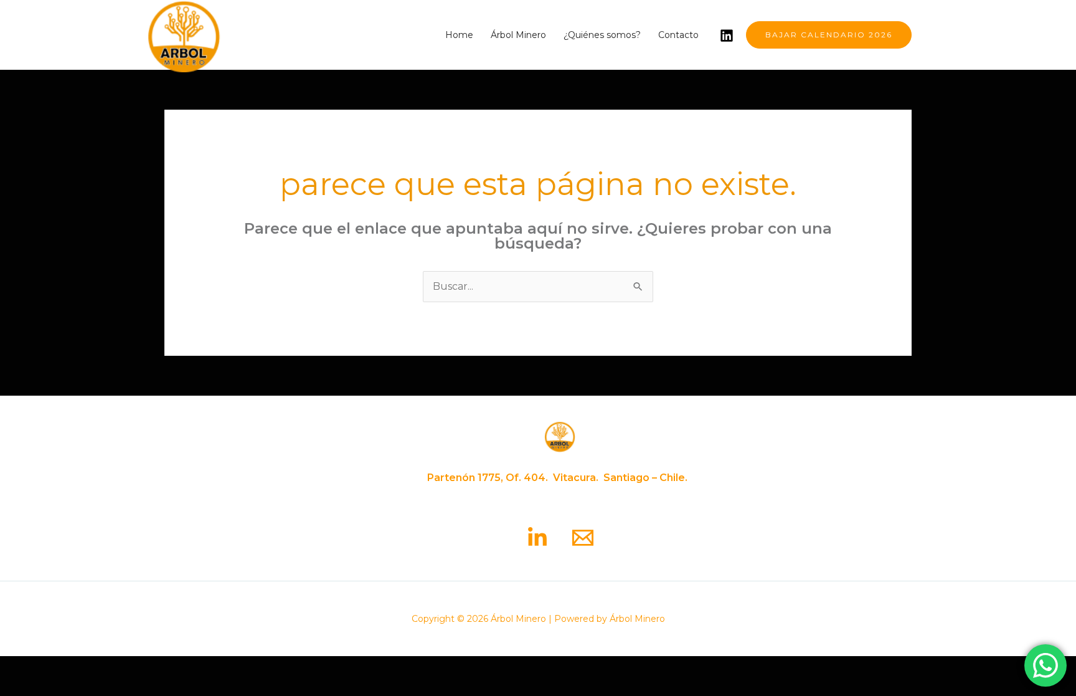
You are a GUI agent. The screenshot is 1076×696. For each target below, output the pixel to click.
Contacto (678, 35)
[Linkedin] (727, 35)
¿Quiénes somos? (602, 35)
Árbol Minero (518, 35)
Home (459, 35)
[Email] (583, 538)
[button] (829, 35)
